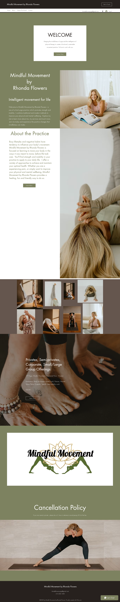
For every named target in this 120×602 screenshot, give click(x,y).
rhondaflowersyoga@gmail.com (90, 11)
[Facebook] (103, 11)
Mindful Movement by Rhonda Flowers (23, 4)
